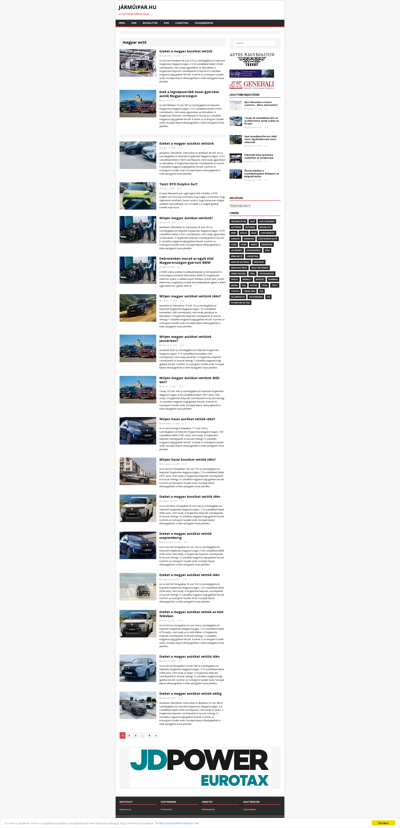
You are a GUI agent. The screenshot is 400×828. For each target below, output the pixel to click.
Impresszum (125, 809)
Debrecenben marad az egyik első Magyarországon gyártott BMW (186, 260)
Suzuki (253, 285)
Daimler (235, 238)
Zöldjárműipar (204, 22)
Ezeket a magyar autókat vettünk (186, 143)
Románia (273, 279)
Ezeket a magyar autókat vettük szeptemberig (185, 535)
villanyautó (238, 297)
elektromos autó (267, 238)
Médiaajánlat (208, 809)
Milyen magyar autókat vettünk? (186, 218)
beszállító (265, 227)
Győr (243, 244)
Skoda (234, 285)
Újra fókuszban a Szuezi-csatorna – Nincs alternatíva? (261, 103)
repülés (260, 279)
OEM (133, 22)
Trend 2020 (249, 291)
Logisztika (181, 22)
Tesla (264, 285)
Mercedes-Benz (239, 268)
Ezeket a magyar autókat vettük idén (189, 575)
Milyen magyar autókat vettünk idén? (190, 296)
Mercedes (259, 262)
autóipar (236, 227)
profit (234, 279)
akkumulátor (238, 221)
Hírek (122, 22)
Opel (252, 273)
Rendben (383, 823)
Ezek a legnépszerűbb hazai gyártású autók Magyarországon (189, 94)
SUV (244, 285)
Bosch (243, 233)
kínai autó (236, 256)
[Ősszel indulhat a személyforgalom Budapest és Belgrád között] (236, 176)
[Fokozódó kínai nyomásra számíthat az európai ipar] (236, 161)
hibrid (254, 244)
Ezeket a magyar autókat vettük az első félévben (191, 614)
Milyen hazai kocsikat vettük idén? (187, 459)
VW (268, 297)
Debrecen (249, 238)
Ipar (166, 22)
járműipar (267, 244)
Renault (246, 279)
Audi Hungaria (267, 221)
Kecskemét (236, 250)
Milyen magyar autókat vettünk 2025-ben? (189, 380)
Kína (267, 250)
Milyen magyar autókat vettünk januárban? (185, 339)
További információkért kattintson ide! (177, 823)
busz (253, 233)
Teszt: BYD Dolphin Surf (178, 184)
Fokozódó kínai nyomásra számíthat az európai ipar (259, 156)
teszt (275, 285)
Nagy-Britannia (259, 268)
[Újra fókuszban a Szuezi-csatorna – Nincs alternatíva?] (236, 108)
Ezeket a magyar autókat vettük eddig (190, 693)
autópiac (250, 227)
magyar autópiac (240, 262)
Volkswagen (255, 297)
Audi (252, 221)
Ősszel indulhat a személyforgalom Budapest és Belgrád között (261, 173)
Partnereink (166, 809)
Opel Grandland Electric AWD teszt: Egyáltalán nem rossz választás (260, 139)
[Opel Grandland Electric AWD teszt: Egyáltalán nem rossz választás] (236, 142)
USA (261, 291)
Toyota (235, 291)
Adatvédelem (249, 809)
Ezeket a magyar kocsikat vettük (185, 51)
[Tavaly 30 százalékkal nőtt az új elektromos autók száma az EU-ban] (236, 124)
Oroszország (266, 273)
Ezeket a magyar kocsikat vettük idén (189, 496)
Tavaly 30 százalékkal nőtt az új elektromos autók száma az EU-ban (261, 120)
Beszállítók (150, 22)
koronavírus (254, 250)
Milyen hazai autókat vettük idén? (187, 419)
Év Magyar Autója (240, 302)
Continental (268, 233)
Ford (233, 244)
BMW (233, 233)
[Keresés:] (255, 43)
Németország (238, 273)
